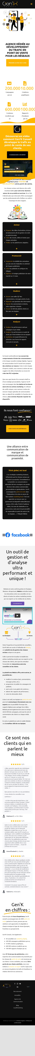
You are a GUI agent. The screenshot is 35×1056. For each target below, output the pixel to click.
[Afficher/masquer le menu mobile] (31, 4)
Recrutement (17, 991)
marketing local (18, 496)
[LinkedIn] (17, 987)
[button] (4, 535)
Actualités (17, 995)
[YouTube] (20, 983)
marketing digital (21, 939)
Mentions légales (20, 1020)
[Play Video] (17, 168)
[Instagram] (17, 983)
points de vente (21, 492)
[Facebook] (15, 983)
